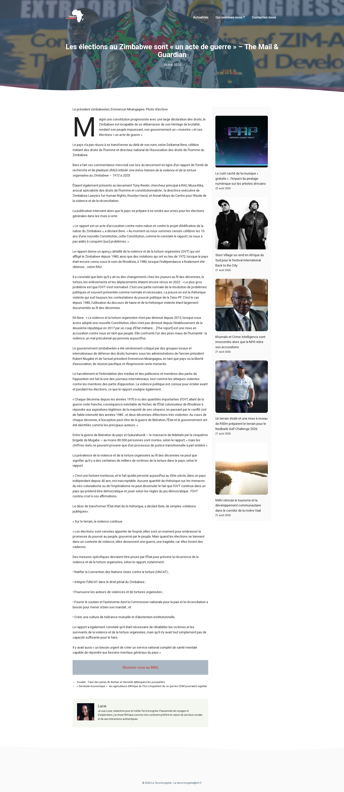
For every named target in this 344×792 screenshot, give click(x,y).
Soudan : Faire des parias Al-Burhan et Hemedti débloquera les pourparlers (121, 682)
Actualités (200, 17)
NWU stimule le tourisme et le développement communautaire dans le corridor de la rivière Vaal (238, 505)
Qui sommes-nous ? (230, 17)
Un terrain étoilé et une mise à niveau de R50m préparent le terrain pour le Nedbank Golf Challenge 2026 (241, 424)
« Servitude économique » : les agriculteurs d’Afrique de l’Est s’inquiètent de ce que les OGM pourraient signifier (142, 686)
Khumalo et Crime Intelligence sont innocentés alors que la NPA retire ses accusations (240, 342)
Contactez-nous (264, 17)
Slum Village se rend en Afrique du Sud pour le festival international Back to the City (239, 260)
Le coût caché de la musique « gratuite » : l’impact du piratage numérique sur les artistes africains (240, 179)
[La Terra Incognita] (76, 17)
